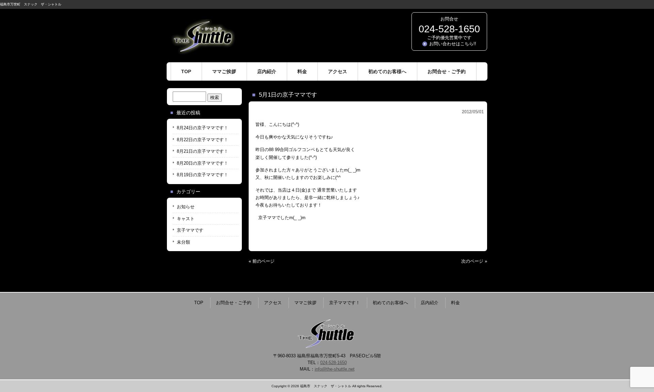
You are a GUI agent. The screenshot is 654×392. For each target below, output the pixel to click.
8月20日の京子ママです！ (202, 163)
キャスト (185, 218)
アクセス (273, 302)
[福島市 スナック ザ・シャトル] (203, 52)
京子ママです (190, 230)
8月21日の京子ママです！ (202, 151)
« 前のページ (262, 261)
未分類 (183, 242)
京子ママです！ (344, 302)
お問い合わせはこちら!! (452, 43)
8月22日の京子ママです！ (202, 139)
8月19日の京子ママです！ (202, 174)
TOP (198, 302)
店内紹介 (429, 302)
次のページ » (474, 261)
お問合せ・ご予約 (233, 302)
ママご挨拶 (305, 302)
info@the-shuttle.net (335, 369)
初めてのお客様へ (390, 302)
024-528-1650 (449, 28)
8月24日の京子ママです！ (202, 127)
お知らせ (185, 206)
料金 (455, 302)
